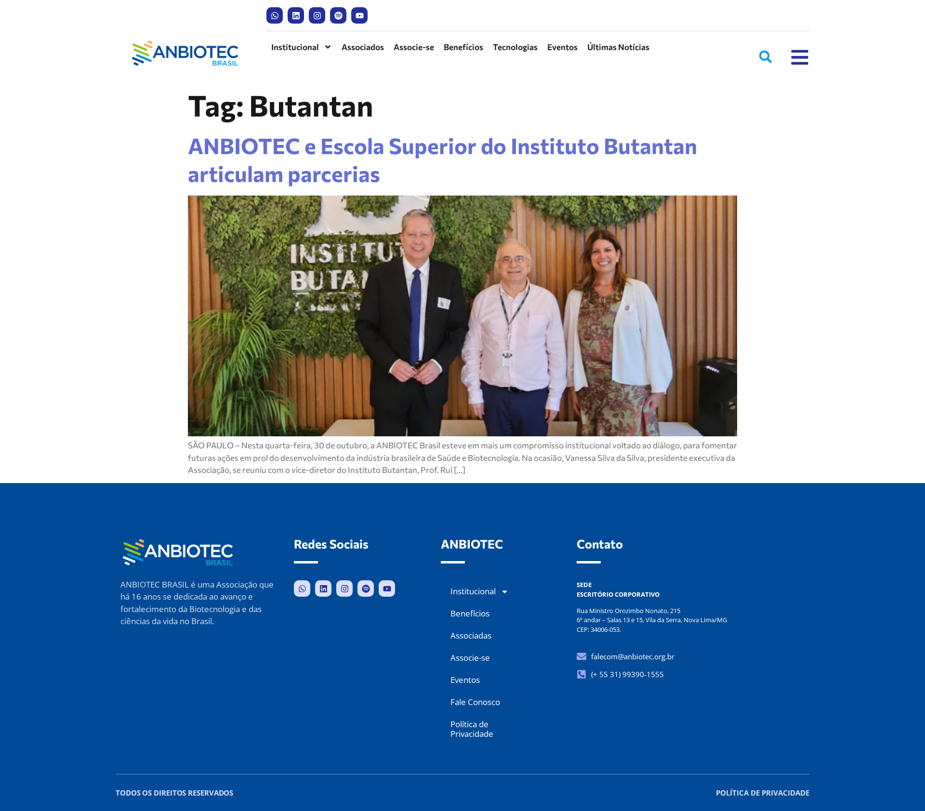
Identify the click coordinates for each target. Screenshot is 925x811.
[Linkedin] (296, 15)
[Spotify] (338, 15)
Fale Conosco (475, 701)
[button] (765, 56)
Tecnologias (515, 47)
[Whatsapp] (274, 15)
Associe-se (414, 47)
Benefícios (463, 47)
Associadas (470, 635)
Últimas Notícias (618, 47)
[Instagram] (317, 15)
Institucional (295, 47)
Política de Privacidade (471, 729)
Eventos (562, 47)
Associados (363, 47)
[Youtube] (359, 15)
